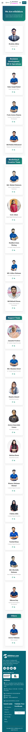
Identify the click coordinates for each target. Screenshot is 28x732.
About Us (6, 712)
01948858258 (9, 693)
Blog (5, 719)
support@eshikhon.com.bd (12, 700)
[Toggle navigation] (2, 2)
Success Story (8, 714)
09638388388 (16, 693)
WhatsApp (8, 695)
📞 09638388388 (14, 1)
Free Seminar (7, 707)
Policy (6, 721)
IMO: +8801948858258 (12, 697)
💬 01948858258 (14, 3)
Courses (6, 709)
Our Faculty (7, 716)
